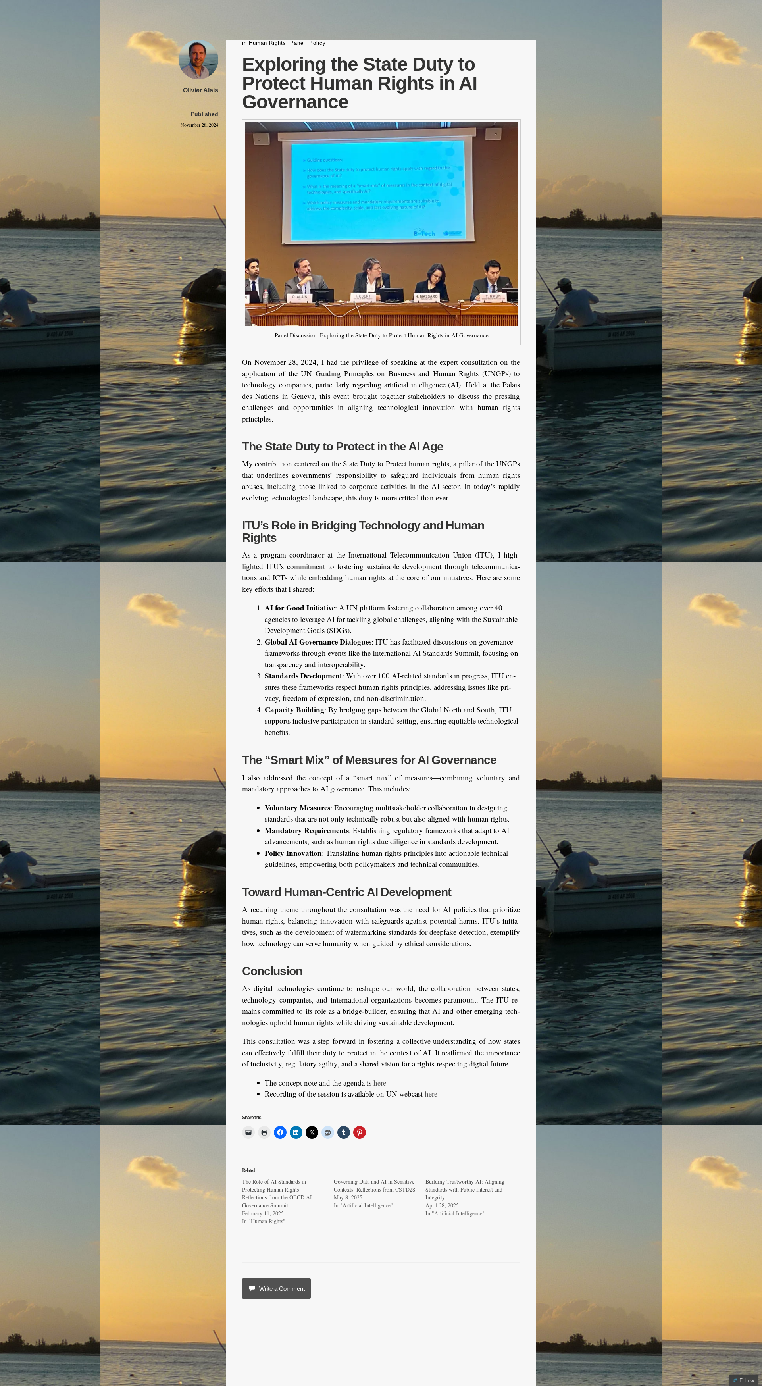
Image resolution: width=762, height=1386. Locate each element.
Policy (317, 43)
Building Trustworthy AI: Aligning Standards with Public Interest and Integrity (464, 1189)
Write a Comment (282, 1288)
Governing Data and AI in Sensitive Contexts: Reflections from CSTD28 (374, 1185)
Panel (297, 43)
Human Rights (267, 43)
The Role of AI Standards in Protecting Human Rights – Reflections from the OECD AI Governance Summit (277, 1193)
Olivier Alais (200, 90)
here (379, 1083)
